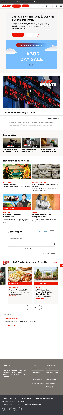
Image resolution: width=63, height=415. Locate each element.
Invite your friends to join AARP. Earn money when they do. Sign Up (21, 1)
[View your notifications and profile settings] (54, 244)
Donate (34, 365)
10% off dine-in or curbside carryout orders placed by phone (19, 293)
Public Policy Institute (38, 383)
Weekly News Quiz (10, 184)
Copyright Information (8, 401)
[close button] (55, 14)
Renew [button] (25, 5)
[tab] (12, 244)
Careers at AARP (51, 365)
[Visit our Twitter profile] (10, 409)
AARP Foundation (51, 379)
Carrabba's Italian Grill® (18, 290)
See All (55, 262)
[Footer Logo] (13, 365)
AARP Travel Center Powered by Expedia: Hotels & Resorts (44, 292)
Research (34, 387)
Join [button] (16, 5)
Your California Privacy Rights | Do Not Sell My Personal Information (21, 404)
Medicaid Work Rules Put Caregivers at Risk (41, 216)
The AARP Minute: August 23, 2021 (29, 150)
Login (44, 6)
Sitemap (4, 398)
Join (18, 34)
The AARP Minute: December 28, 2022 (48, 150)
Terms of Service (26, 398)
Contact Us (35, 376)
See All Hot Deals (10, 325)
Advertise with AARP (52, 372)
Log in (39, 231)
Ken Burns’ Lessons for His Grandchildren (13, 216)
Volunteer (34, 368)
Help (52, 6)
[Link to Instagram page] (15, 409)
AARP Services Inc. (37, 379)
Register (36, 6)
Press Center (49, 368)
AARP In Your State (51, 376)
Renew (32, 34)
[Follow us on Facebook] (4, 409)
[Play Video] (30, 91)
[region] (31, 243)
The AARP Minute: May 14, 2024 (19, 112)
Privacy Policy (14, 398)
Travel (38, 287)
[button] (56, 6)
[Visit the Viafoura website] (51, 253)
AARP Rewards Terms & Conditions (44, 398)
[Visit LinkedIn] (21, 409)
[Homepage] (6, 6)
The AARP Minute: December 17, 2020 (10, 150)
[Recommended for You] (17, 171)
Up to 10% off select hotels (43, 296)
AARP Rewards (36, 372)
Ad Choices (21, 401)
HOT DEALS (10, 319)
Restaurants (13, 287)
